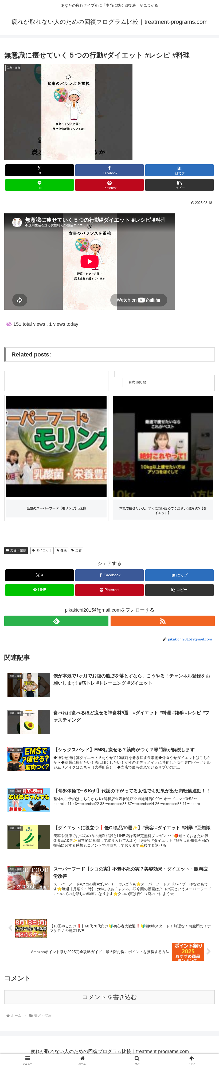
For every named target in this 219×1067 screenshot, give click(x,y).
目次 (132, 382)
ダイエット (44, 550)
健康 (63, 550)
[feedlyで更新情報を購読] (56, 621)
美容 (78, 550)
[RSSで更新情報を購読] (163, 621)
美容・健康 (18, 550)
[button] (179, 185)
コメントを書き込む (109, 997)
